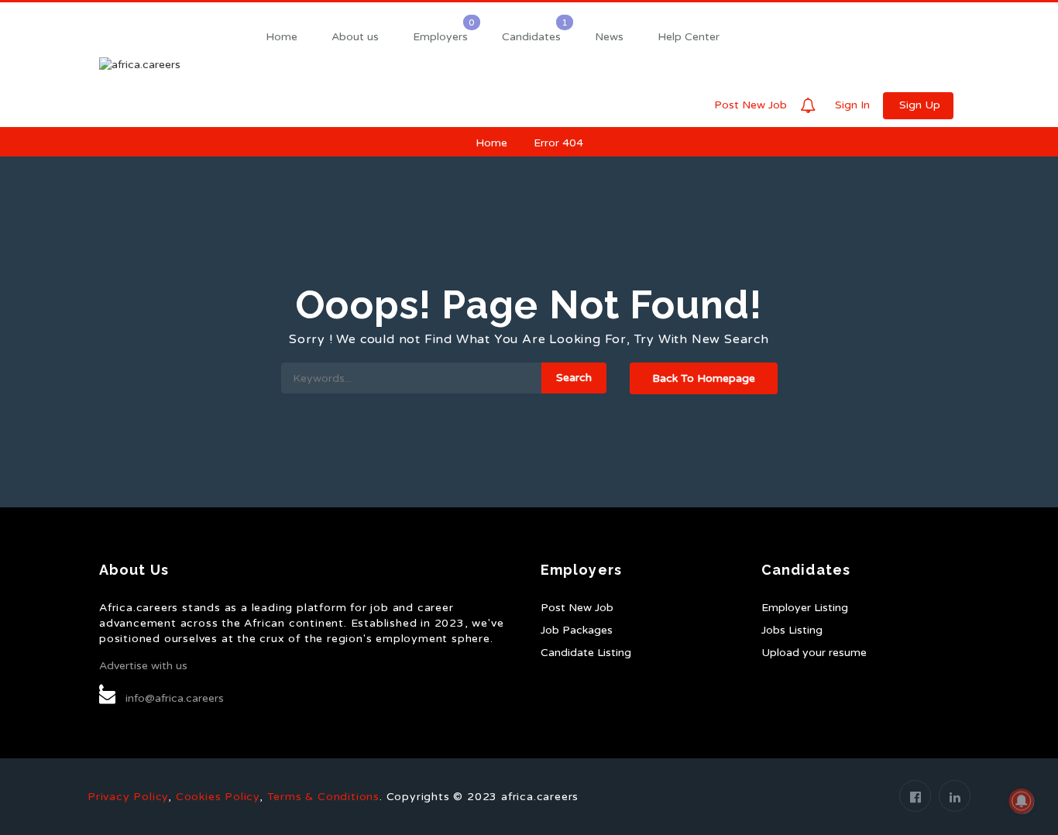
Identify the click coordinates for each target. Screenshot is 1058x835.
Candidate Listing (586, 652)
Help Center (689, 36)
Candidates (531, 36)
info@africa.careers (174, 698)
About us (355, 36)
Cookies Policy (217, 796)
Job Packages (577, 630)
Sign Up (919, 105)
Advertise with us (143, 665)
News (609, 36)
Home (281, 36)
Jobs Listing (792, 630)
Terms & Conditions (323, 796)
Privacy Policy (128, 796)
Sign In (852, 105)
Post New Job (750, 105)
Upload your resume (814, 652)
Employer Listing (804, 607)
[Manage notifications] (1021, 801)
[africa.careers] (172, 64)
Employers (440, 36)
